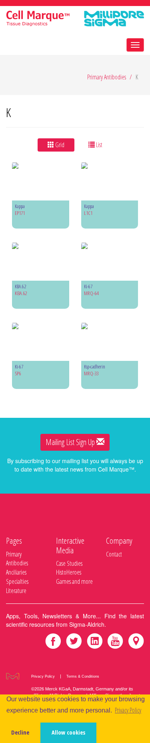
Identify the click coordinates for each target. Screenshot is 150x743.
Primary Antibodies (106, 77)
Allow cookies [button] (68, 732)
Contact (114, 554)
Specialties (17, 581)
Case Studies (69, 563)
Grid (59, 144)
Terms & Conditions (82, 676)
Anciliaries (16, 572)
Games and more (74, 581)
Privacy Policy (43, 676)
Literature (16, 590)
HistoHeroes (68, 572)
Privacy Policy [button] (128, 710)
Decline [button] (20, 732)
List (98, 144)
